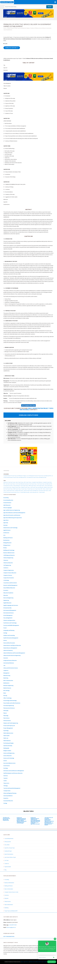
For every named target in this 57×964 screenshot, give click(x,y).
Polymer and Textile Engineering (10, 723)
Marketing (5, 678)
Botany (5, 547)
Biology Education (7, 542)
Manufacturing (6, 675)
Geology (5, 633)
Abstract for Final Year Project (9, 482)
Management (6, 673)
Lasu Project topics (48, 485)
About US (22, 961)
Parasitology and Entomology (10, 700)
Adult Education (6, 505)
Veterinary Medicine (8, 795)
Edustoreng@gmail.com (11, 927)
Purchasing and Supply (8, 743)
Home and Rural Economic (9, 643)
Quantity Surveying (7, 745)
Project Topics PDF (38, 488)
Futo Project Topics (24, 485)
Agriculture (6, 520)
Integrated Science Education (10, 660)
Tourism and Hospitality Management (11, 788)
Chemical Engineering (8, 557)
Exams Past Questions (9, 854)
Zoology (5, 803)
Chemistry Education (8, 562)
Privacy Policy (32, 961)
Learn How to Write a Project (10, 857)
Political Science (7, 720)
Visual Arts (5, 798)
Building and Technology (8, 550)
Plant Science (6, 718)
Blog (5, 869)
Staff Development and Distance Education (12, 773)
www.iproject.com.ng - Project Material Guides (20, 492)
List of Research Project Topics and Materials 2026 (36, 477)
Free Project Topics (33, 483)
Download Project (8, 851)
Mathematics (6, 683)
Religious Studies (7, 750)
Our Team (6, 860)
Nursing (5, 695)
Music (4, 693)
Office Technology (7, 698)
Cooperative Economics (8, 577)
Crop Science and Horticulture (10, 582)
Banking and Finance (8, 537)
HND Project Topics (32, 485)
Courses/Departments (9, 838)
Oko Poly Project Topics (8, 488)
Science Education (7, 755)
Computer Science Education (9, 572)
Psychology (5, 730)
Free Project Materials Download (22, 483)
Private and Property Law (9, 725)
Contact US (27, 961)
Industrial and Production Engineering (11, 655)
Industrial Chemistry (8, 650)
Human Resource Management (10, 648)
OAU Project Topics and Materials (36, 487)
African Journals (8, 841)
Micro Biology (6, 690)
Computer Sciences (7, 575)
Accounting (5, 497)
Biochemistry (6, 540)
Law (4, 665)
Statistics (5, 775)
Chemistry (5, 560)
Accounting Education (8, 500)
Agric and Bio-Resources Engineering (11, 510)
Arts (4, 535)
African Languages (7, 507)
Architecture (6, 532)
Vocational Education (8, 800)
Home (4, 28)
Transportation (6, 790)
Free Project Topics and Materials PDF (44, 483)
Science (5, 760)
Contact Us (7, 863)
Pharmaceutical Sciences (9, 708)
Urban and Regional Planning (9, 793)
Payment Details (8, 866)
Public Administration (8, 733)
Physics (5, 713)
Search (49, 6)
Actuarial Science (7, 502)
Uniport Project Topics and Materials (31, 490)
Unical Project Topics (10, 490)
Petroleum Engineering (8, 705)
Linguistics (5, 670)
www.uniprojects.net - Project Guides (37, 492)
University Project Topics (43, 490)
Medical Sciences (7, 688)
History (5, 640)
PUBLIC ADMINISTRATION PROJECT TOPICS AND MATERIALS (36, 409)
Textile (5, 780)
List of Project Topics (7, 487)
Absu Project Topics (19, 482)
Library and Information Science (10, 668)
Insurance (5, 658)
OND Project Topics (17, 488)
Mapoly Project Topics (16, 487)
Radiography (6, 748)
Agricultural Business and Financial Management (14, 512)
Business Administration (8, 552)
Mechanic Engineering (8, 685)
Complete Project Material (37, 482)
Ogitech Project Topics (48, 487)
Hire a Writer (7, 844)
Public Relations (7, 740)
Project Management (8, 728)
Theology (5, 785)
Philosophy (5, 710)
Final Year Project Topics (10, 483)
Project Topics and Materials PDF (11, 910)
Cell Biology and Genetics (9, 555)
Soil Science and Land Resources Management (13, 770)
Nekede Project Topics (25, 487)
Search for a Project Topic (10, 848)
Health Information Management (10, 638)
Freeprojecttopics (16, 485)
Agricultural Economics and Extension (11, 515)
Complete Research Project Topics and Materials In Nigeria (18, 28)
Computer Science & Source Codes (11, 892)
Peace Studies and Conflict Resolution (11, 703)
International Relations (8, 663)
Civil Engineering (7, 565)
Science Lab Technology (8, 758)
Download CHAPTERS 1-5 (11, 47)
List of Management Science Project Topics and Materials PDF (39, 475)
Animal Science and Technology (10, 527)
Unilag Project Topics (19, 490)
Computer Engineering (8, 570)
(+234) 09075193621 (13, 925)
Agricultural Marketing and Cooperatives (12, 517)
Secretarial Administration (9, 763)
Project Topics (24, 488)
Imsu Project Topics (40, 485)
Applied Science (6, 530)
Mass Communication (8, 680)
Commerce (5, 567)
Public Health (6, 735)
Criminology (6, 580)
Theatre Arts (6, 783)
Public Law (5, 738)
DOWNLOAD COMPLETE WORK (28, 415)
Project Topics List (30, 488)
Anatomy (5, 525)
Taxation (5, 778)
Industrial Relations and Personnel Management (14, 653)
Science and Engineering (8, 753)
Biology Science (6, 545)
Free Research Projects (8, 485)
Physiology (5, 715)
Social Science (6, 765)
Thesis (44, 488)
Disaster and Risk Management (10, 585)
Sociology (5, 768)
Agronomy (5, 522)
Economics (7, 895)
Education (6, 898)
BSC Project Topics (27, 482)
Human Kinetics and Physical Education (12, 645)
